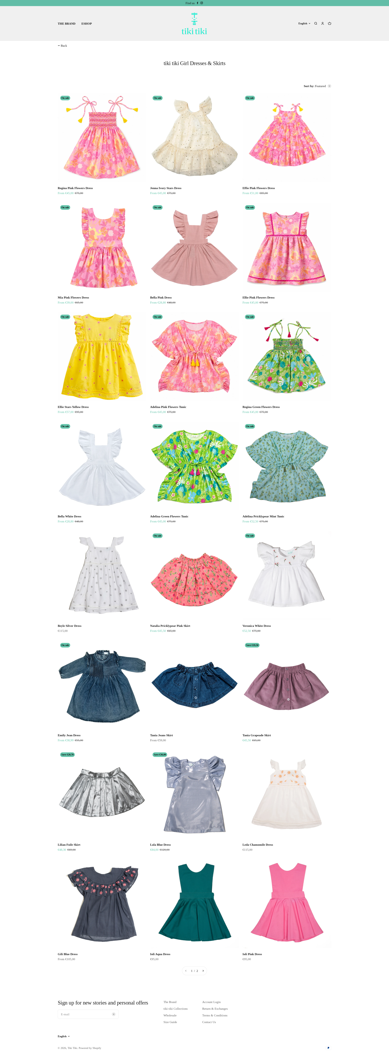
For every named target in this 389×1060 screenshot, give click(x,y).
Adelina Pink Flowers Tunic (168, 407)
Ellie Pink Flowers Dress (259, 297)
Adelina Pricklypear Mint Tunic (263, 516)
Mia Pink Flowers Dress (73, 297)
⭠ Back (62, 45)
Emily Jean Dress (69, 735)
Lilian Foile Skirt (69, 844)
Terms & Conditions (214, 1015)
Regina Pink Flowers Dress (75, 188)
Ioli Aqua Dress (160, 954)
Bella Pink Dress (161, 297)
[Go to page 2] (203, 971)
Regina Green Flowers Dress (261, 407)
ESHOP (86, 23)
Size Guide (170, 1022)
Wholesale (170, 1015)
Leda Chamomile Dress (258, 844)
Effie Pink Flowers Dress (259, 188)
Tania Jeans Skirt (161, 735)
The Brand (170, 1002)
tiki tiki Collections (176, 1008)
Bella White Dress (69, 516)
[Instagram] (201, 3)
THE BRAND (66, 23)
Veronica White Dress (257, 625)
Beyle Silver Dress (69, 625)
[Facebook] (197, 3)
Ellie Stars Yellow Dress (73, 407)
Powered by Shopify (90, 1048)
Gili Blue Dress (68, 954)
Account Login (211, 1002)
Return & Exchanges (215, 1008)
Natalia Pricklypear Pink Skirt (170, 625)
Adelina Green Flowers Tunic (169, 516)
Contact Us (209, 1022)
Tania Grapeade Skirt (257, 735)
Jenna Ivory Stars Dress (165, 188)
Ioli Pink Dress (252, 954)
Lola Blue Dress (160, 844)
